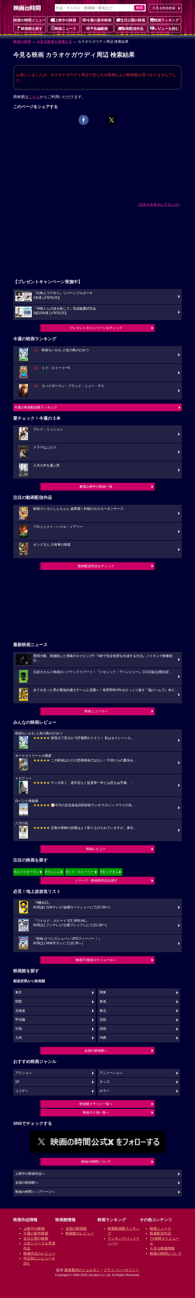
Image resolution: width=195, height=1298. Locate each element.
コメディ (21, 1091)
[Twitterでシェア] (111, 120)
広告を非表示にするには (158, 204)
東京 (18, 992)
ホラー (104, 1091)
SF (17, 1082)
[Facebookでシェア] (83, 120)
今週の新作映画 (99, 20)
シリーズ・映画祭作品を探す (96, 880)
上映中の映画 (65, 20)
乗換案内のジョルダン (82, 1270)
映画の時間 (22, 41)
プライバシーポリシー (121, 1270)
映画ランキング (166, 20)
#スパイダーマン (26, 872)
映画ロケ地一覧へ (96, 1112)
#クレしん (52, 872)
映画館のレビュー (80, 1233)
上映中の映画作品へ (30, 1174)
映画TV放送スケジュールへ (96, 960)
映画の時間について (96, 1162)
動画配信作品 (132, 28)
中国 (18, 1029)
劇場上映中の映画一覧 (95, 486)
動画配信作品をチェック (96, 566)
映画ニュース (65, 28)
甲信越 (20, 1019)
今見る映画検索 (163, 8)
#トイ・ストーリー (80, 872)
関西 (18, 1001)
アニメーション (111, 1073)
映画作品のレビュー (39, 1253)
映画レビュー (96, 849)
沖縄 (103, 1038)
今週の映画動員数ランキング (35, 407)
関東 (103, 992)
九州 (18, 1038)
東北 (103, 1011)
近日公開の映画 (132, 20)
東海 (103, 1001)
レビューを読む (166, 28)
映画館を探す (31, 28)
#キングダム (109, 872)
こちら (34, 96)
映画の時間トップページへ (35, 1192)
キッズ (104, 1082)
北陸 (103, 1019)
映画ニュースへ (96, 711)
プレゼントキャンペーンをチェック (96, 328)
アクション (23, 1073)
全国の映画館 (76, 1228)
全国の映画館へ (96, 1051)
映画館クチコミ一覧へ (95, 1104)
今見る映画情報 (162, 1248)
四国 (103, 1029)
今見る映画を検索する (54, 41)
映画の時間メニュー (30, 20)
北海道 (20, 1011)
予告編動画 (99, 28)
